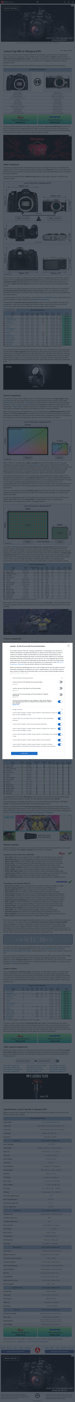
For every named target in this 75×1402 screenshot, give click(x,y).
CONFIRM (24, 753)
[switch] (60, 682)
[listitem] (37, 678)
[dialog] (37, 701)
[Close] (69, 646)
